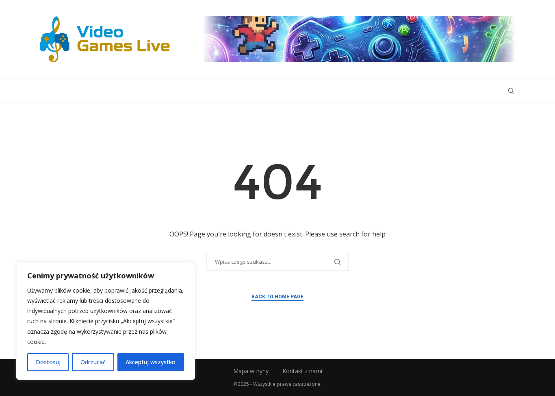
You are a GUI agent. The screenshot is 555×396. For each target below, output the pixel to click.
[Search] (511, 91)
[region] (105, 321)
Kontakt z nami (302, 371)
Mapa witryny (251, 371)
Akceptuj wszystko (151, 362)
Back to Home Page (277, 297)
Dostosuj (48, 362)
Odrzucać (93, 362)
